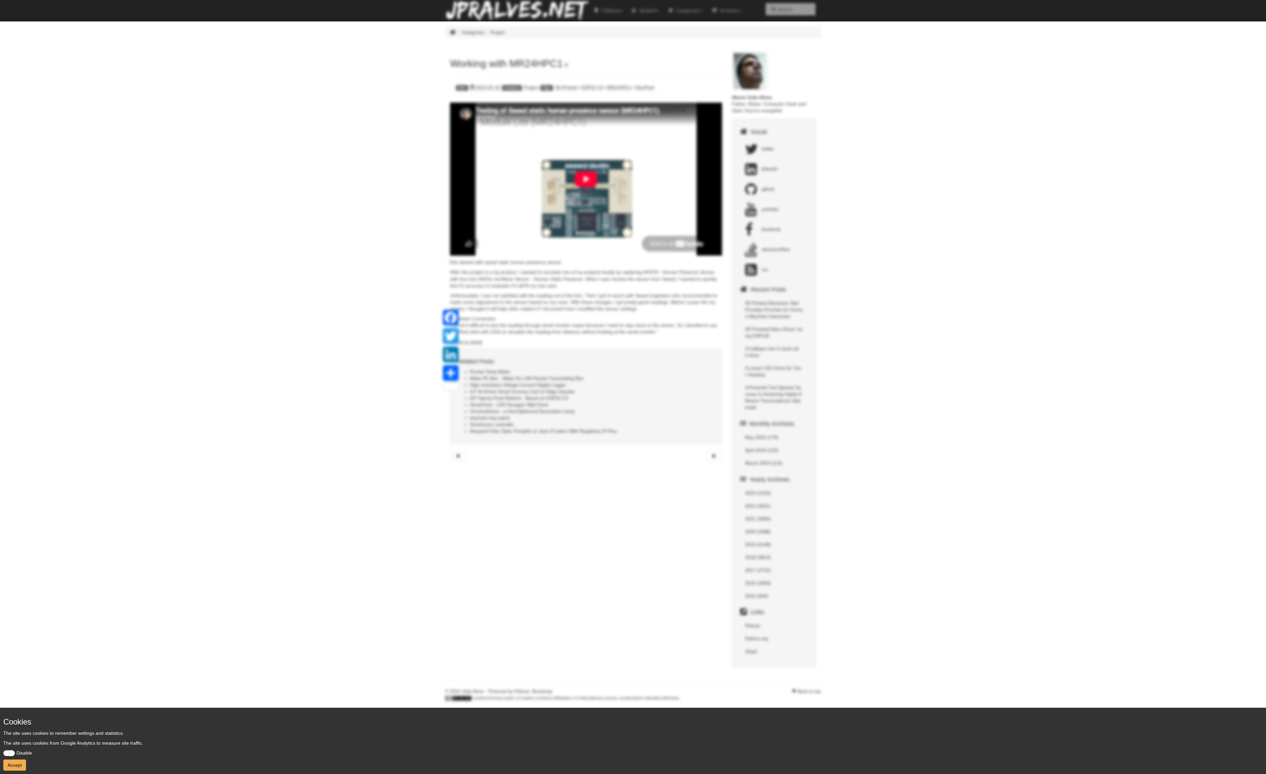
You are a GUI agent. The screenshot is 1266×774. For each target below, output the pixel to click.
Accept (15, 765)
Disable (24, 753)
